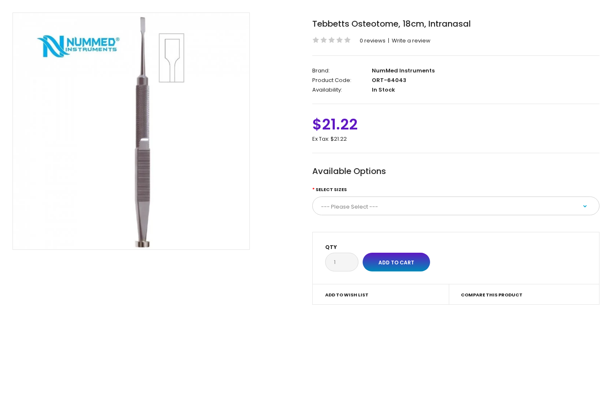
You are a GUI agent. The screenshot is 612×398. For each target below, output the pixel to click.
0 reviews (373, 41)
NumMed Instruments (403, 71)
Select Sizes (331, 189)
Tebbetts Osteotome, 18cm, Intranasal (391, 24)
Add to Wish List (346, 294)
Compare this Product (491, 294)
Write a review (411, 41)
